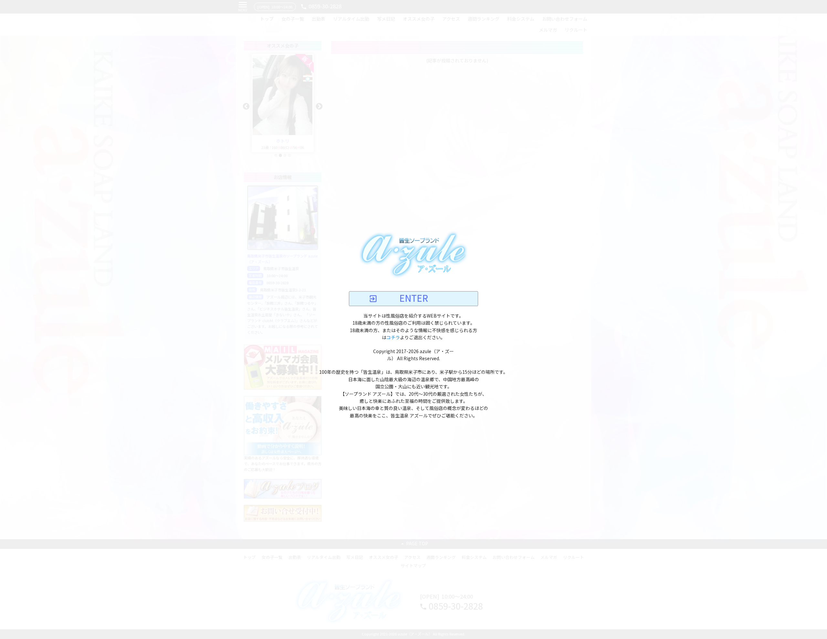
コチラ (393, 338)
